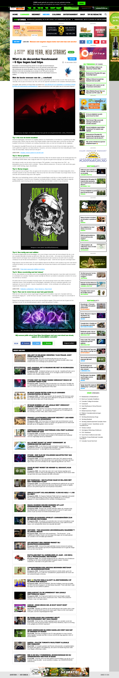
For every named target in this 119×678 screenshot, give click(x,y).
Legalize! (84, 408)
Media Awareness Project (89, 410)
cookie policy (69, 4)
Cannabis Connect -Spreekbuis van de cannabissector (91, 424)
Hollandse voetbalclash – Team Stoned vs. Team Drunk (36, 289)
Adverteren (13, 675)
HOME (15, 14)
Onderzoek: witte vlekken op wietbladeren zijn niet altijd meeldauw (57, 19)
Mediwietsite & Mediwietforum (90, 396)
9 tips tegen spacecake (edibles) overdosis (32, 269)
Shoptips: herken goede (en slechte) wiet (31, 152)
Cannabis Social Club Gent (89, 441)
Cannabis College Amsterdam (90, 401)
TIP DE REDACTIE (94, 14)
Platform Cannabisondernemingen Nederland (90, 413)
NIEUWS (46, 14)
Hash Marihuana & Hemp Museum (91, 406)
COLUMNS (56, 14)
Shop (82, 14)
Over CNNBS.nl (24, 675)
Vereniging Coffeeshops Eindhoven (91, 430)
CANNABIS (24, 14)
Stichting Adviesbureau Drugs (90, 417)
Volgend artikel (69, 343)
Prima (81, 3)
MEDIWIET (36, 14)
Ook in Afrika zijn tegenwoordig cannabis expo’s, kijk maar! (53, 42)
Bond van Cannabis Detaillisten (90, 399)
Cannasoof (85, 403)
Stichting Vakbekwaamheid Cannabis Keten (94, 421)
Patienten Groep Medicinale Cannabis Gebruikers (91, 437)
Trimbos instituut (86, 427)
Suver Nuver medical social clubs (91, 435)
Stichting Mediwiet (87, 419)
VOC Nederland (86, 432)
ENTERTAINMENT (70, 14)
